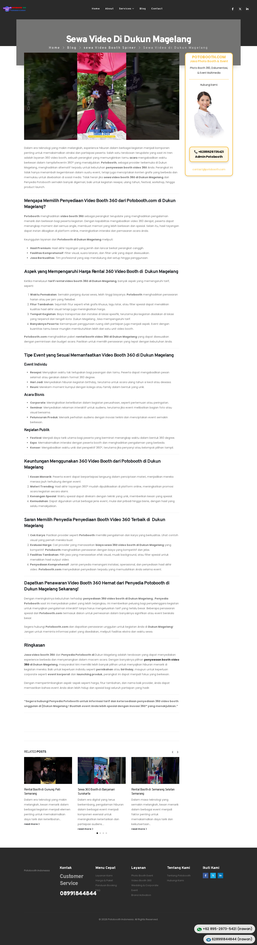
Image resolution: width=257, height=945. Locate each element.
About (109, 8)
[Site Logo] (14, 9)
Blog (143, 8)
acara (133, 158)
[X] (240, 9)
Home (96, 8)
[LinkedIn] (247, 9)
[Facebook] (233, 9)
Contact (157, 8)
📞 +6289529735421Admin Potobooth (209, 154)
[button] (172, 752)
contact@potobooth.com (208, 169)
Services (125, 8)
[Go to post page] (48, 770)
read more (31, 824)
